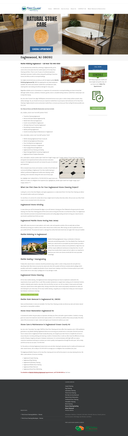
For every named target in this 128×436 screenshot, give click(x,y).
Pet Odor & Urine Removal (72, 395)
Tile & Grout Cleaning (70, 392)
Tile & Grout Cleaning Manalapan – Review (32, 418)
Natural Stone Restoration (71, 397)
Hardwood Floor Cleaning (71, 399)
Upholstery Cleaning (70, 390)
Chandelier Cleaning (70, 401)
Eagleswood (26, 352)
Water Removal (69, 408)
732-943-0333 (98, 68)
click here (67, 372)
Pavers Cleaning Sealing (71, 406)
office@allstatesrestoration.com (100, 2)
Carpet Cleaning (69, 386)
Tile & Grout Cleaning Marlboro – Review (32, 414)
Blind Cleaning (69, 404)
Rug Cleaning (68, 388)
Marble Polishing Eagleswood (55, 239)
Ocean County (42, 333)
